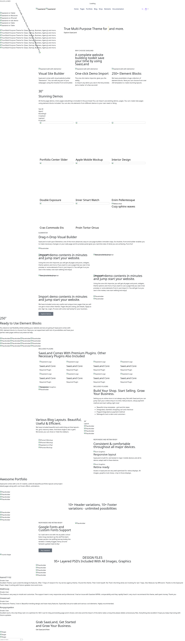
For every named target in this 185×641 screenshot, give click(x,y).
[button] (146, 9)
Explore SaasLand (70, 33)
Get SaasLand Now (43, 629)
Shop (101, 9)
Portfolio (89, 9)
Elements (107, 9)
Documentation (118, 9)
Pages (82, 9)
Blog (95, 9)
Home (76, 9)
